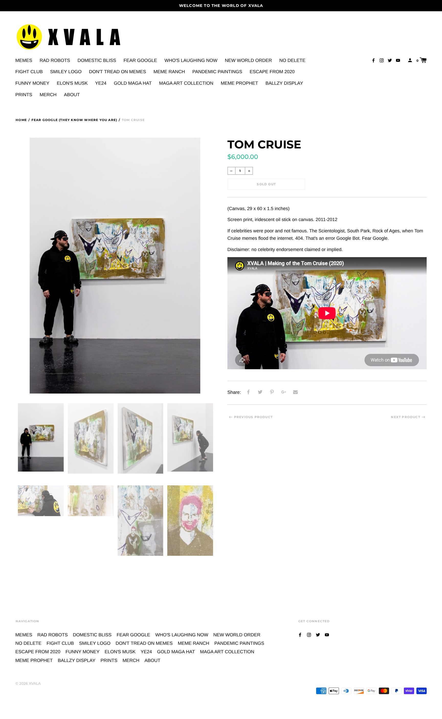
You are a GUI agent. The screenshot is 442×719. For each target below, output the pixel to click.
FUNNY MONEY (32, 83)
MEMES (23, 60)
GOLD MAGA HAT (133, 83)
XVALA (35, 683)
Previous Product (253, 417)
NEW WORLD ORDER (248, 60)
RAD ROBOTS (55, 60)
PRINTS (23, 94)
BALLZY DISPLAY (284, 83)
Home (21, 120)
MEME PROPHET (239, 83)
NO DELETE (292, 60)
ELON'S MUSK (72, 83)
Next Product (405, 417)
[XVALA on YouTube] (398, 60)
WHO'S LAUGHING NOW (190, 60)
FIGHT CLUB (29, 71)
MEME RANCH (169, 71)
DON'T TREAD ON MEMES (117, 71)
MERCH (48, 94)
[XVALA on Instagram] (382, 60)
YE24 (100, 83)
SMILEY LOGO (66, 71)
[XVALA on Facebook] (373, 60)
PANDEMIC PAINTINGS (217, 71)
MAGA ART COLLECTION (186, 83)
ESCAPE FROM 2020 (272, 71)
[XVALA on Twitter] (390, 60)
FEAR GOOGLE (140, 60)
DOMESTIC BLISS (97, 60)
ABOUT (72, 94)
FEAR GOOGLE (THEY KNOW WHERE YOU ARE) (74, 120)
